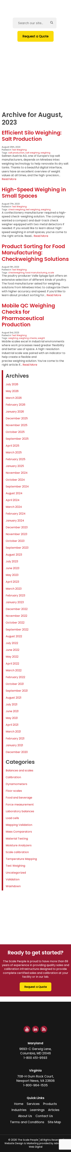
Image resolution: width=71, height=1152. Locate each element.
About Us (33, 94)
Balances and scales (19, 770)
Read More (9, 179)
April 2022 (12, 664)
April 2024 (12, 500)
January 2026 (15, 412)
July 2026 (12, 384)
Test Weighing (19, 149)
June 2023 (12, 568)
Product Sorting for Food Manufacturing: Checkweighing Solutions (35, 253)
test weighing (33, 209)
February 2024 (16, 514)
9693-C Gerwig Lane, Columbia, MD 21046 (35, 1051)
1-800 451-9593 (35, 1058)
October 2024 (15, 480)
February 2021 (15, 738)
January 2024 (15, 521)
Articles (33, 86)
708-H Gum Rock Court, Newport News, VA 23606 (35, 1078)
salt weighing (32, 152)
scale (51, 272)
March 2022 (14, 670)
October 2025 (15, 432)
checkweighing (16, 272)
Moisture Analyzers (19, 845)
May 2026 (12, 391)
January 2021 (14, 745)
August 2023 (14, 555)
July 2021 (11, 704)
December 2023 (17, 527)
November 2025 (16, 425)
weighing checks (28, 338)
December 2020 (17, 752)
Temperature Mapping (21, 859)
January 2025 (15, 466)
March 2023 (14, 589)
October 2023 (15, 541)
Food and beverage (19, 798)
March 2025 (14, 452)
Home (31, 46)
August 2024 (14, 493)
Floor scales (14, 791)
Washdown (13, 886)
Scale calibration (17, 852)
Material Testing (17, 839)
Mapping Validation (19, 825)
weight (41, 338)
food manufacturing (36, 272)
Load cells (12, 818)
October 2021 (15, 684)
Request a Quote (35, 36)
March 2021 (13, 732)
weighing (45, 152)
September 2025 (17, 439)
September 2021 (17, 691)
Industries (34, 70)
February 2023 (15, 595)
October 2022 (15, 623)
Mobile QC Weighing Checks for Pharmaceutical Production (28, 315)
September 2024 (17, 487)
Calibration (13, 777)
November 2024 (17, 473)
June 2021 (12, 711)
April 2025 (12, 446)
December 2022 (17, 609)
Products (34, 62)
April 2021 (12, 725)
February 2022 (15, 677)
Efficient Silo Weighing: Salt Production (32, 136)
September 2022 (17, 630)
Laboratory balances (20, 811)
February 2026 (15, 405)
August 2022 (14, 636)
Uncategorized (16, 873)
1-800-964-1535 (35, 1085)
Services (33, 54)
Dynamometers (16, 784)
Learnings (34, 78)
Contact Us (35, 101)
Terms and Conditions (27, 1122)
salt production (16, 152)
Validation (12, 879)
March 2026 (14, 398)
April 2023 (12, 582)
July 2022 (12, 643)
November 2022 (16, 616)
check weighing (16, 209)
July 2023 (12, 561)
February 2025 (15, 459)
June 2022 (12, 650)
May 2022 (12, 657)
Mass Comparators (19, 832)
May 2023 (12, 575)
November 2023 (16, 534)
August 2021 (13, 698)
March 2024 (14, 507)
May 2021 (12, 718)
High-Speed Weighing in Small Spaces (34, 193)
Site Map (54, 1122)
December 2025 (17, 418)
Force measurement (20, 805)
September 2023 (17, 548)
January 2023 (15, 602)
